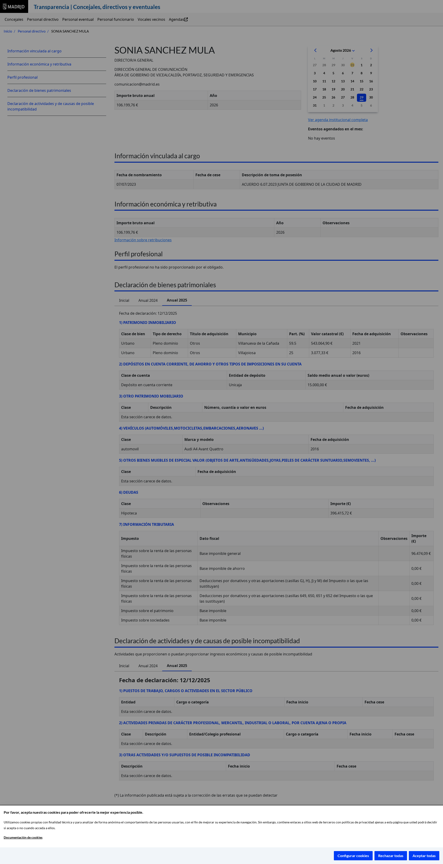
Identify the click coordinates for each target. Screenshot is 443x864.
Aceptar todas (424, 855)
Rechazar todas (390, 855)
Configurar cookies (353, 855)
